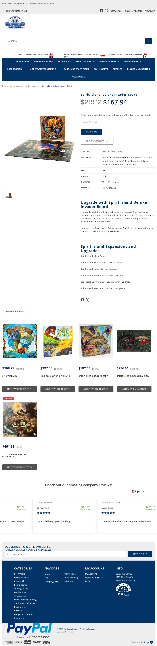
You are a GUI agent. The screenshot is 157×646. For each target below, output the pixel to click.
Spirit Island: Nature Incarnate (14, 455)
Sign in (128, 11)
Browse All (64, 61)
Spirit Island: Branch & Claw (133, 376)
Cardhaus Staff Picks (76, 69)
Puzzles (117, 69)
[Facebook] (101, 10)
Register (138, 11)
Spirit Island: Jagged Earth (94, 269)
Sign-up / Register (94, 577)
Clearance (78, 76)
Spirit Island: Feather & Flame (96, 275)
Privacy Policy (71, 577)
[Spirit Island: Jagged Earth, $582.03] (96, 341)
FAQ (46, 578)
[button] (129, 590)
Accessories (14, 69)
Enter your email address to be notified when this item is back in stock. (116, 115)
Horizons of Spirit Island (55, 376)
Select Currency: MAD (16, 11)
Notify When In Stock (19, 389)
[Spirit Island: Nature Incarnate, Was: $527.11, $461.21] (20, 419)
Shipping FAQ (51, 581)
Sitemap (68, 581)
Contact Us (116, 11)
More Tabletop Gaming (43, 69)
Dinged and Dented (138, 69)
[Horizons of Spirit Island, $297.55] (58, 341)
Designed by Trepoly (65, 631)
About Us (49, 574)
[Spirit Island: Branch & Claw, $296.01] (134, 341)
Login (87, 581)
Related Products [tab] (15, 311)
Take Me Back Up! (140, 642)
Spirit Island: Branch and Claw (96, 262)
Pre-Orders (22, 61)
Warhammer (131, 61)
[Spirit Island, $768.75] (20, 341)
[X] (106, 10)
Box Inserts (101, 69)
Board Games (83, 61)
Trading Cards (107, 61)
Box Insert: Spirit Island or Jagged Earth (100, 282)
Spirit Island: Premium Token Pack (98, 288)
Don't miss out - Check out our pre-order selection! (28, 3)
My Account (91, 574)
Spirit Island (87, 256)
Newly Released (43, 61)
